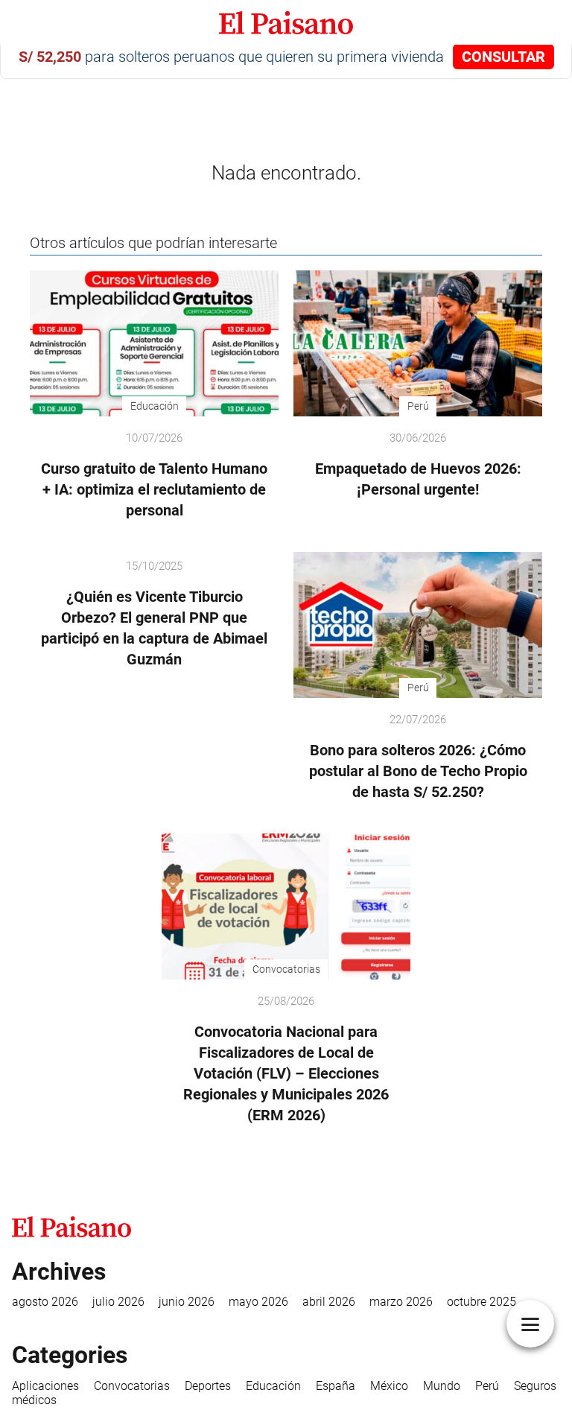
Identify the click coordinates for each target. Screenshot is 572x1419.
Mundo (441, 1386)
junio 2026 (186, 1302)
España (335, 1386)
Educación (273, 1386)
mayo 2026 (258, 1302)
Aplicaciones (45, 1386)
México (389, 1386)
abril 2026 (328, 1302)
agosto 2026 (45, 1302)
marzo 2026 (401, 1302)
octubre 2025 (481, 1302)
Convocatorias (132, 1386)
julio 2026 (118, 1302)
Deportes (208, 1386)
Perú (487, 1386)
